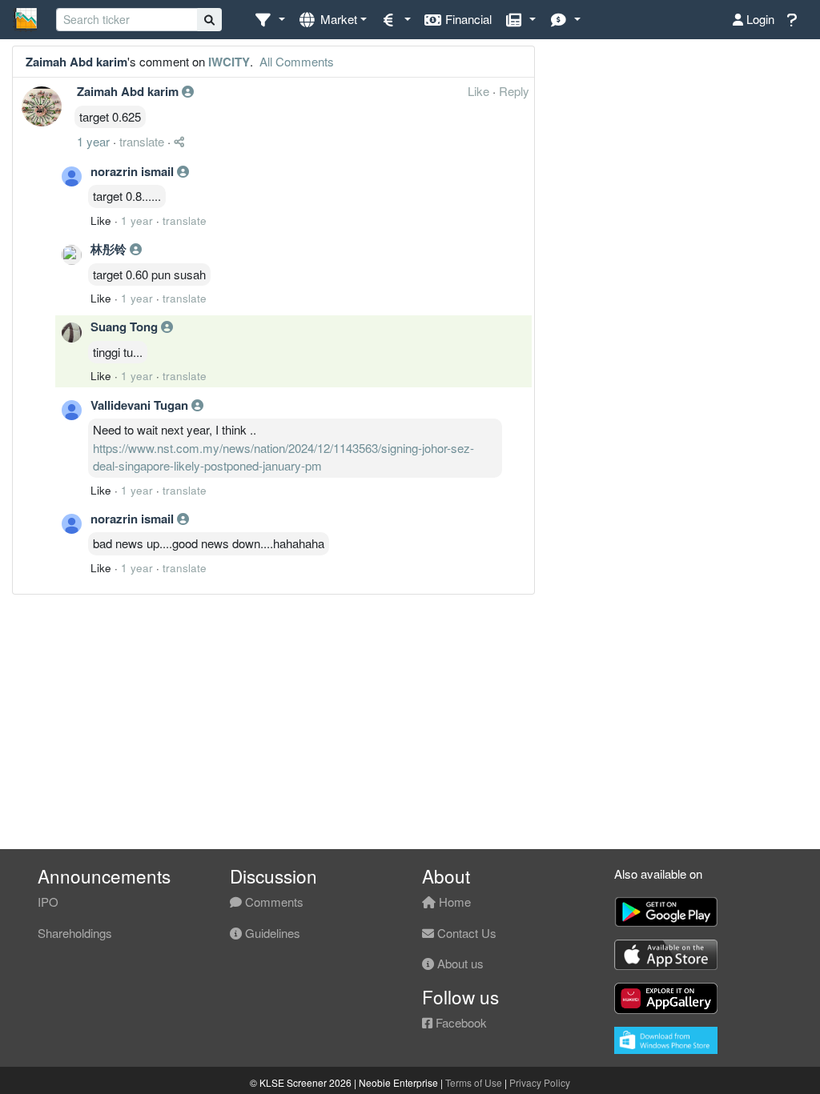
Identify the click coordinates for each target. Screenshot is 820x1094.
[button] (269, 19)
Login (758, 18)
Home (453, 901)
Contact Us (465, 932)
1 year (93, 141)
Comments (272, 901)
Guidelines (271, 932)
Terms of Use (473, 1082)
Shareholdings (75, 932)
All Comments (295, 61)
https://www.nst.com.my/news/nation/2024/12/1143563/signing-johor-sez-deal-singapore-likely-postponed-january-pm (283, 457)
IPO (48, 901)
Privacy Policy (539, 1082)
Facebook (459, 1022)
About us (459, 963)
